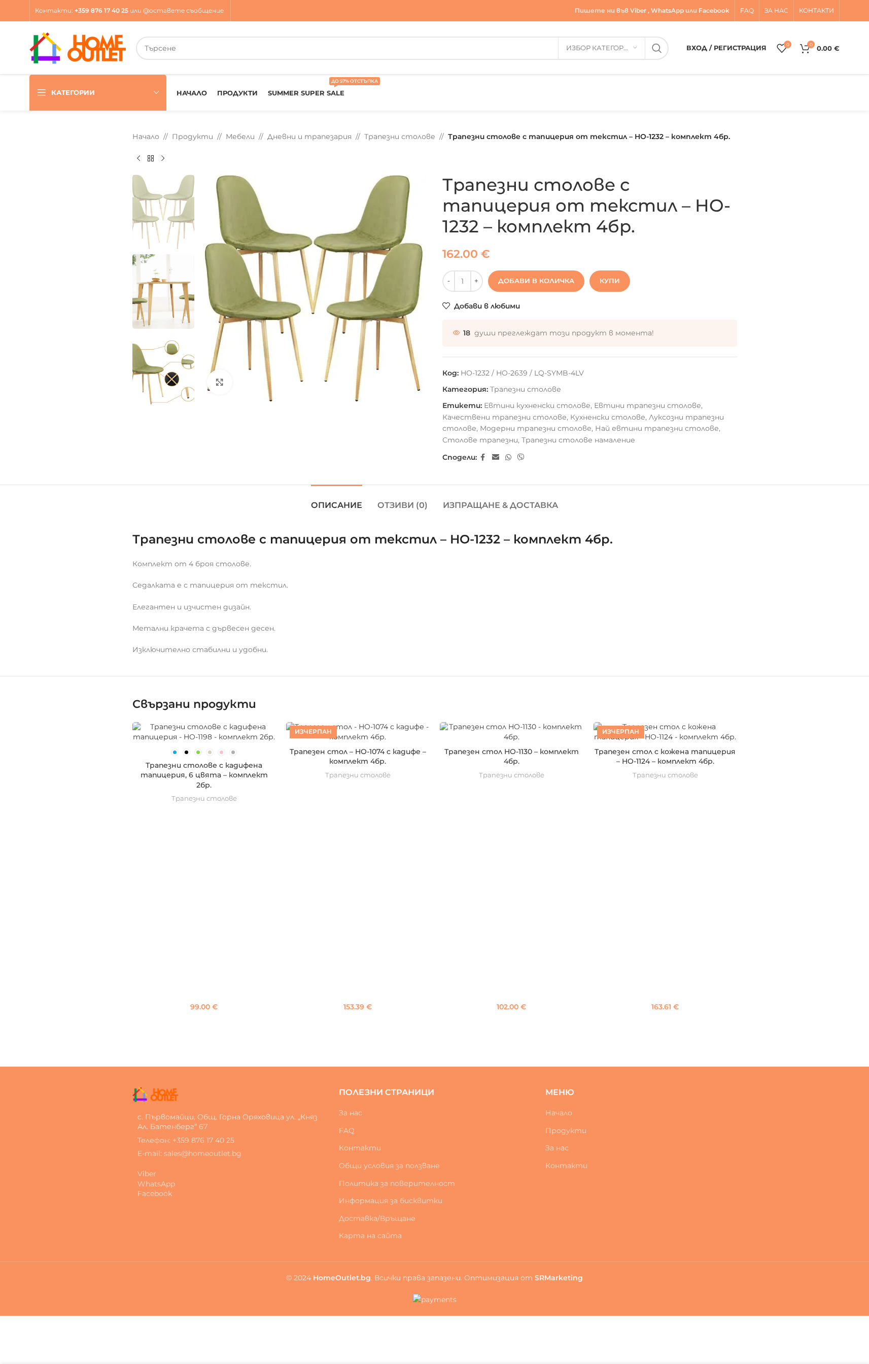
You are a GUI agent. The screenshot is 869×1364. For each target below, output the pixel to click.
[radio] (175, 752)
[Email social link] (495, 457)
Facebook (714, 10)
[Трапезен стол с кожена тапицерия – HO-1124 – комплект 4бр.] (665, 732)
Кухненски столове (607, 417)
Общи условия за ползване (389, 1165)
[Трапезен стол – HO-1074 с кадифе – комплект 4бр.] (358, 732)
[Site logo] (77, 47)
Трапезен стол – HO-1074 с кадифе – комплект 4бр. (358, 756)
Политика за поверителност (397, 1183)
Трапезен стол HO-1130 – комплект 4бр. (511, 756)
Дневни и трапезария (309, 136)
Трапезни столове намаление (578, 440)
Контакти (53, 10)
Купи (610, 281)
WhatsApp (667, 10)
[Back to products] (151, 158)
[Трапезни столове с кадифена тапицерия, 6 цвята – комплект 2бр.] (204, 732)
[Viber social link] (521, 457)
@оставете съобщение (184, 10)
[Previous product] (138, 158)
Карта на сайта (370, 1235)
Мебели (240, 136)
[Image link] (155, 1093)
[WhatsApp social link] (508, 457)
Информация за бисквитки (390, 1200)
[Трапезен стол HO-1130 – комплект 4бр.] (511, 732)
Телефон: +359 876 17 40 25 (185, 1140)
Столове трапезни (480, 440)
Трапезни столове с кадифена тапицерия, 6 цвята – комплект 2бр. (204, 775)
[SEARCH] (657, 48)
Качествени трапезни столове (504, 417)
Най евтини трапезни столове (657, 428)
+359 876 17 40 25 (101, 10)
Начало (145, 136)
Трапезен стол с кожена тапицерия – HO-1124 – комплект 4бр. (665, 756)
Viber (638, 10)
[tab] (336, 500)
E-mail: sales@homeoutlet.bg (189, 1153)
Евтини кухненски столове (537, 405)
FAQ (347, 1130)
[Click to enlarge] (219, 382)
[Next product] (163, 158)
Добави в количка (536, 281)
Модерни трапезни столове (536, 428)
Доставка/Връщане (377, 1218)
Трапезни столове (399, 136)
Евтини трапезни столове (647, 405)
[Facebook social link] (483, 457)
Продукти (192, 136)
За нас (350, 1112)
